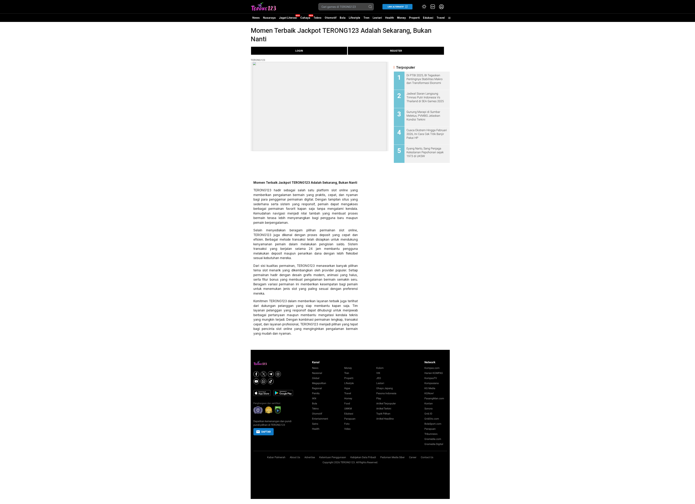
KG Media (429, 388)
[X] (263, 374)
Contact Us (427, 457)
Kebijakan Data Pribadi (363, 457)
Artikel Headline (385, 418)
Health (389, 17)
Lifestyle (354, 17)
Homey (348, 398)
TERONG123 (258, 60)
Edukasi (428, 17)
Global (315, 378)
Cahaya (305, 17)
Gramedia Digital (433, 444)
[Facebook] (256, 374)
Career (412, 457)
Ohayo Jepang (384, 388)
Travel (441, 17)
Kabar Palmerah (276, 457)
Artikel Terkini (383, 408)
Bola (343, 17)
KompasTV (430, 378)
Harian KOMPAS (433, 373)
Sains (315, 423)
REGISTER (396, 50)
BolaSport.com (432, 423)
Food (347, 403)
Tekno (317, 17)
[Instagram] (278, 374)
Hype (347, 388)
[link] (433, 7)
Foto (346, 423)
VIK (378, 373)
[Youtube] (256, 381)
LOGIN (299, 50)
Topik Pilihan (383, 413)
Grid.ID (428, 413)
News (256, 17)
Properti (414, 17)
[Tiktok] (271, 381)
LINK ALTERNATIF (396, 7)
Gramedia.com (432, 439)
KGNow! (429, 393)
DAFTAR (266, 431)
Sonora (428, 408)
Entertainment (320, 418)
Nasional (317, 373)
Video (347, 428)
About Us (295, 457)
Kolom (380, 367)
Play (378, 398)
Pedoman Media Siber (392, 457)
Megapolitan (319, 383)
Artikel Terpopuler (386, 403)
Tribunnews (430, 433)
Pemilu (316, 393)
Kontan (428, 403)
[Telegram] (271, 374)
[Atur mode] (424, 7)
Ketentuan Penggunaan (332, 457)
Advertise (309, 457)
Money (401, 17)
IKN (314, 398)
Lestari (377, 19)
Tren (366, 17)
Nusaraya (269, 17)
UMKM (348, 408)
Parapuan (349, 418)
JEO (378, 378)
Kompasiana (431, 383)
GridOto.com (431, 418)
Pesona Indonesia (386, 393)
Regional (317, 388)
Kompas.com (431, 367)
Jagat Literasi (288, 17)
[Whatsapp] (263, 381)
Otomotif (330, 17)
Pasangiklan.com (434, 398)
